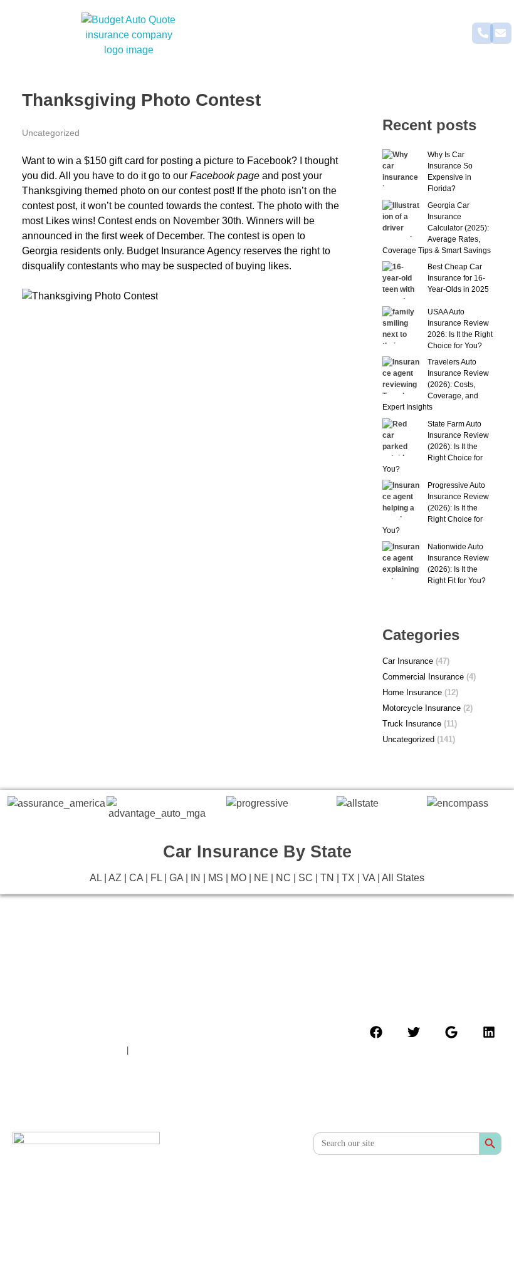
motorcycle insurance (421, 708)
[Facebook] (376, 1032)
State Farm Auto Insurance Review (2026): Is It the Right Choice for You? (435, 446)
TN (327, 877)
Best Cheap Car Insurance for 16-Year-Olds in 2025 (458, 278)
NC (283, 877)
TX (348, 877)
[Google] (451, 1032)
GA (176, 877)
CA (136, 877)
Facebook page (225, 175)
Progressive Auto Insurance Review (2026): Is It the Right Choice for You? (435, 508)
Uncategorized (51, 133)
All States (403, 877)
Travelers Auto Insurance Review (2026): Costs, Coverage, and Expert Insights (435, 384)
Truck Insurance (411, 723)
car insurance (407, 661)
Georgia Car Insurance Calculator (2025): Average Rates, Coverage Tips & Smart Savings (436, 228)
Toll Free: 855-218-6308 (180, 1050)
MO (238, 877)
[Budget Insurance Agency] (128, 35)
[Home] (86, 1155)
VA (368, 877)
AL (96, 877)
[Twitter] (413, 1032)
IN (196, 877)
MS (215, 877)
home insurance (412, 692)
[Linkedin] (488, 1032)
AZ (115, 877)
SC (305, 877)
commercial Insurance (423, 676)
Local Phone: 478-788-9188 (68, 1050)
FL (156, 877)
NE (261, 877)
